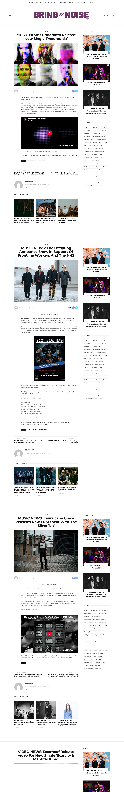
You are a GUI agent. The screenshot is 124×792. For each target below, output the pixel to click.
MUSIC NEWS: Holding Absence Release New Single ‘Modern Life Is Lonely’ (96, 56)
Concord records (32, 429)
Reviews (39, 2)
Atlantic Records (103, 130)
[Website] (26, 456)
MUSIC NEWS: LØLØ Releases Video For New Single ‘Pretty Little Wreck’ (45, 220)
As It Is (95, 130)
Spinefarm (98, 176)
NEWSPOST (23, 91)
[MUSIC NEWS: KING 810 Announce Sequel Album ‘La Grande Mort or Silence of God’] (96, 99)
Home (31, 2)
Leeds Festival (93, 154)
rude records (87, 173)
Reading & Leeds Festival (90, 167)
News (71, 2)
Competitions (81, 2)
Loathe (101, 154)
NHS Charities (59, 322)
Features (63, 2)
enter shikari (105, 142)
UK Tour (86, 182)
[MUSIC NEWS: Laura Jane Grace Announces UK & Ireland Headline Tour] (46, 709)
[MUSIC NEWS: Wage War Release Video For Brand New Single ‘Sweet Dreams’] (24, 207)
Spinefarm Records (89, 179)
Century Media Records (100, 139)
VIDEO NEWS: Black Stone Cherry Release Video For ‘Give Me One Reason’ (64, 173)
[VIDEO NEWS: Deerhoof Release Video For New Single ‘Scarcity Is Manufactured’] (46, 787)
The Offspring (43, 429)
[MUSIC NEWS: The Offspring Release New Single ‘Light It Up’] (68, 476)
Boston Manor (87, 136)
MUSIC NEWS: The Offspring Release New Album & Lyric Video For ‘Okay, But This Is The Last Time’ (45, 490)
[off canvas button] (10, 15)
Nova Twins (87, 160)
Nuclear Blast (95, 160)
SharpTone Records (98, 173)
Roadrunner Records (98, 170)
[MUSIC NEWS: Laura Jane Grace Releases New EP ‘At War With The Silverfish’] (46, 551)
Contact (92, 2)
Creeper (86, 142)
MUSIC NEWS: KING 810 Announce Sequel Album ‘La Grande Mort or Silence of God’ (96, 111)
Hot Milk (86, 154)
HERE (56, 151)
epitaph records (88, 145)
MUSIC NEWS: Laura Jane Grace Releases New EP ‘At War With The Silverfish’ (29, 441)
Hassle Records (99, 148)
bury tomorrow (88, 139)
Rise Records (87, 170)
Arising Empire (87, 130)
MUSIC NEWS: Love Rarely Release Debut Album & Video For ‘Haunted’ (24, 722)
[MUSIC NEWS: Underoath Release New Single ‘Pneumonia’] (46, 64)
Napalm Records (98, 157)
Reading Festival (103, 167)
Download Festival (95, 142)
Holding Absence (88, 151)
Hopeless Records (99, 151)
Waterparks (98, 182)
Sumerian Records (100, 179)
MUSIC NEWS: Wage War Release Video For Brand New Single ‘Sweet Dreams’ (24, 220)
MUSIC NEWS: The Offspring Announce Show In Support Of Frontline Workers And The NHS (29, 173)
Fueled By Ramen (88, 148)
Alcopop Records (95, 127)
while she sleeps (88, 185)
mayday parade (88, 157)
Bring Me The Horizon (99, 136)
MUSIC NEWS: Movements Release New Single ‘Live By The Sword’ (67, 220)
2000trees (86, 127)
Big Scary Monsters (96, 133)
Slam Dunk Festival (88, 176)
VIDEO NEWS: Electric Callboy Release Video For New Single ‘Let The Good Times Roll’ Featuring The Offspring (24, 490)
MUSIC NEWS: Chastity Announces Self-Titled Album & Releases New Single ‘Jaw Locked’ (67, 723)
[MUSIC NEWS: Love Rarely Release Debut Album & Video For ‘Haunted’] (24, 709)
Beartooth (86, 133)
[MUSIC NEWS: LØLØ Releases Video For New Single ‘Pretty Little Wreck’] (46, 207)
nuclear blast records (89, 164)
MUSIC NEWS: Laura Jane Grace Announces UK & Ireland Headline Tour (46, 722)
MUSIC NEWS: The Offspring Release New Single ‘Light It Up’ (67, 489)
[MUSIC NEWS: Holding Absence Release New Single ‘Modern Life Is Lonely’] (96, 44)
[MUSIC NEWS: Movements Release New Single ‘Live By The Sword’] (68, 207)
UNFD (91, 182)
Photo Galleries (50, 2)
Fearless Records (32, 161)
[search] (114, 15)
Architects (104, 127)
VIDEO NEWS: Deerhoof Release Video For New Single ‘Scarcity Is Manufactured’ (28, 675)
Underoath (41, 161)
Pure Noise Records (102, 164)
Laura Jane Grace (44, 663)
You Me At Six (98, 185)
